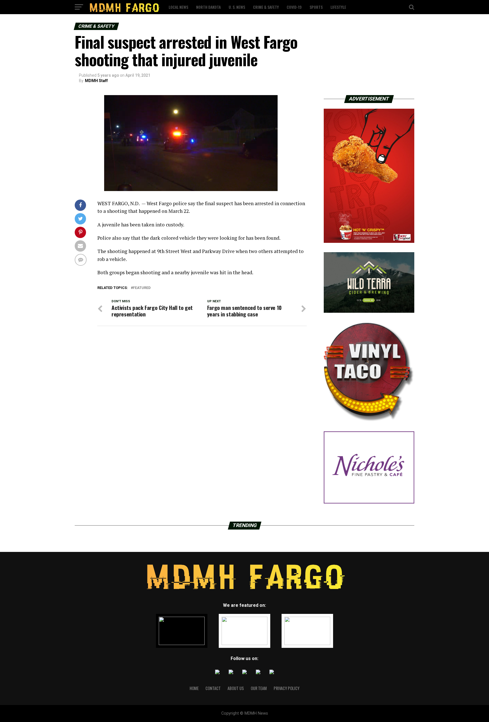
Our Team (259, 688)
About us (236, 688)
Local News (178, 7)
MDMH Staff (96, 80)
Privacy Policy (286, 688)
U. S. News (237, 7)
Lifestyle (338, 7)
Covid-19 (294, 7)
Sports (316, 7)
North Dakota (208, 7)
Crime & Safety (266, 7)
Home (194, 688)
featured (142, 288)
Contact (213, 688)
